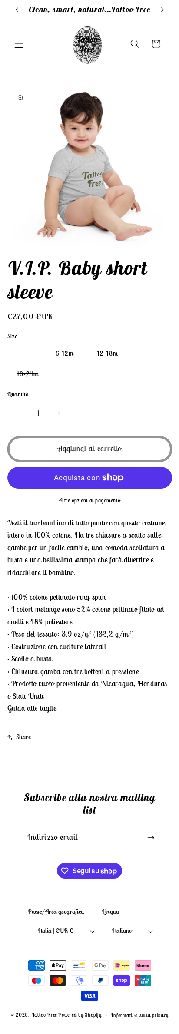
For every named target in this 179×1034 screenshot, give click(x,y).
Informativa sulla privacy (139, 1015)
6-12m (65, 353)
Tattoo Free (44, 1015)
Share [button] (23, 737)
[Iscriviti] (150, 837)
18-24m (32, 375)
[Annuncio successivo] (162, 9)
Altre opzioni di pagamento (89, 500)
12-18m (107, 353)
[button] (19, 43)
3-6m (24, 353)
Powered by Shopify (80, 1015)
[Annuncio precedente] (17, 9)
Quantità (18, 394)
